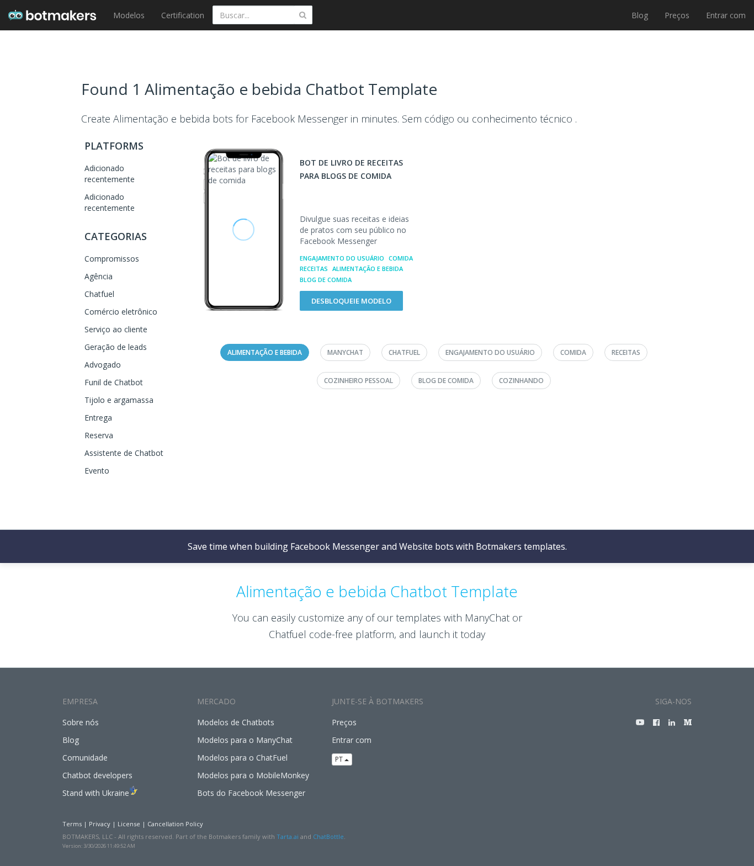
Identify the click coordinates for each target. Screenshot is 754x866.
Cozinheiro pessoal (358, 380)
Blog (639, 15)
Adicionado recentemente (109, 173)
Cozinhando (521, 380)
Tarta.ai (288, 836)
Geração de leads (115, 347)
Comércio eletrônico (120, 311)
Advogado (102, 364)
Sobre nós (80, 722)
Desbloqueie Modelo (351, 301)
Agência (98, 276)
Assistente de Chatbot (123, 453)
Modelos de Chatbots (235, 722)
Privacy (99, 824)
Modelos (129, 15)
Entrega (98, 417)
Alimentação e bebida (367, 268)
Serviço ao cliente (115, 329)
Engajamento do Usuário (342, 258)
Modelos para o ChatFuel (242, 757)
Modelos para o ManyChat (245, 740)
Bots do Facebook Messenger (251, 793)
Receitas (314, 268)
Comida (401, 258)
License (129, 824)
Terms (72, 824)
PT (339, 759)
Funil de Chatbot (113, 382)
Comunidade (85, 757)
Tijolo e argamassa (118, 400)
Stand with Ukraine (95, 793)
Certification (182, 15)
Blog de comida (326, 279)
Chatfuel (99, 294)
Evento (96, 470)
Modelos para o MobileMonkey (253, 775)
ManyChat (345, 352)
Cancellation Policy (175, 824)
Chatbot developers (97, 775)
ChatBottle (328, 836)
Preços (677, 15)
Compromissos (111, 258)
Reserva (98, 435)
